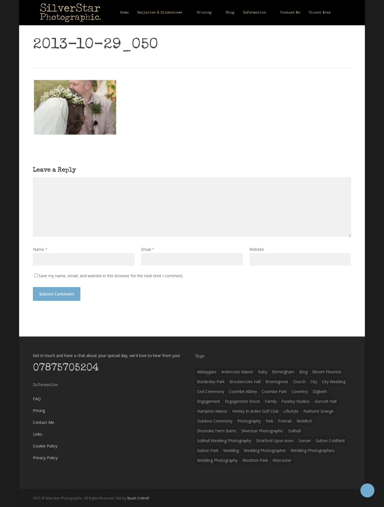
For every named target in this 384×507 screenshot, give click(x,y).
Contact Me (43, 422)
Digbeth (320, 391)
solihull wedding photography (224, 440)
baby (262, 371)
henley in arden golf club (255, 411)
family (271, 401)
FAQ (37, 398)
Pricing (39, 410)
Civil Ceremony (210, 391)
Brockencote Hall (245, 381)
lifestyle (291, 411)
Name (40, 249)
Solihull (294, 430)
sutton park (207, 450)
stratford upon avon (275, 440)
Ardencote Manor (237, 371)
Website (256, 249)
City (313, 381)
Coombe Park (274, 391)
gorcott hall (325, 401)
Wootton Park (255, 460)
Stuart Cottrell (138, 498)
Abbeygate (206, 371)
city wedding (333, 381)
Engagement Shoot (242, 401)
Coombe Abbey (243, 391)
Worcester (282, 460)
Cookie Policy (45, 446)
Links (37, 434)
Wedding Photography (217, 460)
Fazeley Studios (295, 401)
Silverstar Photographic (262, 430)
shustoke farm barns (216, 430)
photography (249, 421)
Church (299, 381)
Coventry (300, 391)
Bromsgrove (276, 381)
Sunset (305, 440)
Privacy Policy (45, 457)
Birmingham (283, 371)
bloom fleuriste (326, 371)
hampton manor (212, 411)
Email (147, 249)
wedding (231, 450)
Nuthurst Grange (318, 411)
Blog (303, 371)
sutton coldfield (330, 440)
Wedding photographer (265, 450)
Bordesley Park (211, 381)
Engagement (208, 401)
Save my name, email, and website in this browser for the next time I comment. (111, 275)
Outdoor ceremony (214, 421)
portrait (285, 421)
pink (269, 421)
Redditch (304, 421)
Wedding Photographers (313, 450)
